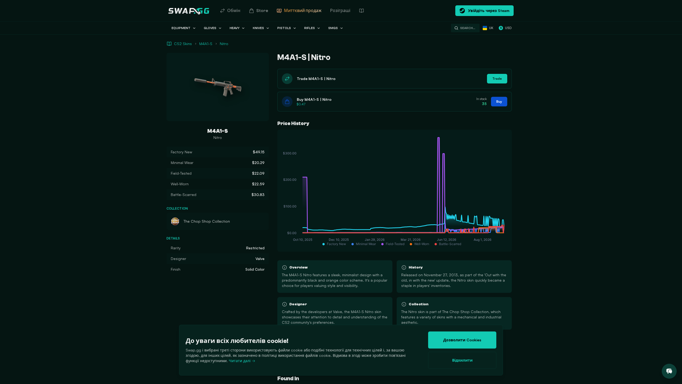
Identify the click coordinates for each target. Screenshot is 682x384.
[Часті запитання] (361, 10)
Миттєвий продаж (303, 10)
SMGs (333, 28)
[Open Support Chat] (669, 371)
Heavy (234, 28)
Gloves (210, 28)
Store (262, 10)
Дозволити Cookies (462, 340)
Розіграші (340, 10)
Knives (258, 28)
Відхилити (462, 360)
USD (506, 28)
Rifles (309, 28)
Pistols (284, 28)
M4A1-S (205, 43)
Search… (467, 28)
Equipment (181, 28)
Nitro (224, 43)
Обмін (233, 10)
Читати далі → (242, 360)
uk (491, 28)
